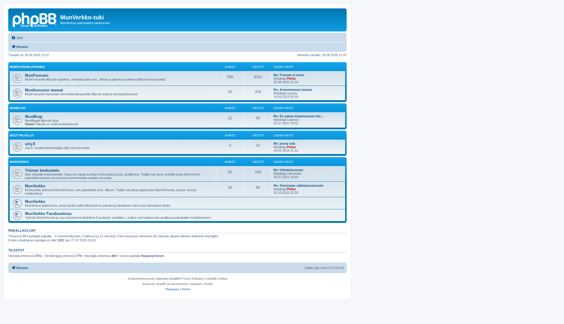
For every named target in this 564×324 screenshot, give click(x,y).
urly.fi (30, 144)
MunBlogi (18, 108)
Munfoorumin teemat (44, 90)
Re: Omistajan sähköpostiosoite (298, 185)
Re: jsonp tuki (284, 143)
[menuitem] (17, 37)
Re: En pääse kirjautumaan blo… (298, 116)
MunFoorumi (36, 75)
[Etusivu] (35, 19)
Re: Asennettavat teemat (292, 89)
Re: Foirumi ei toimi (288, 75)
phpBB (174, 278)
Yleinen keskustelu (42, 170)
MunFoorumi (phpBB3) (27, 67)
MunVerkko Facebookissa (48, 213)
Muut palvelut (22, 135)
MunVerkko (19, 161)
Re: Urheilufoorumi (288, 170)
